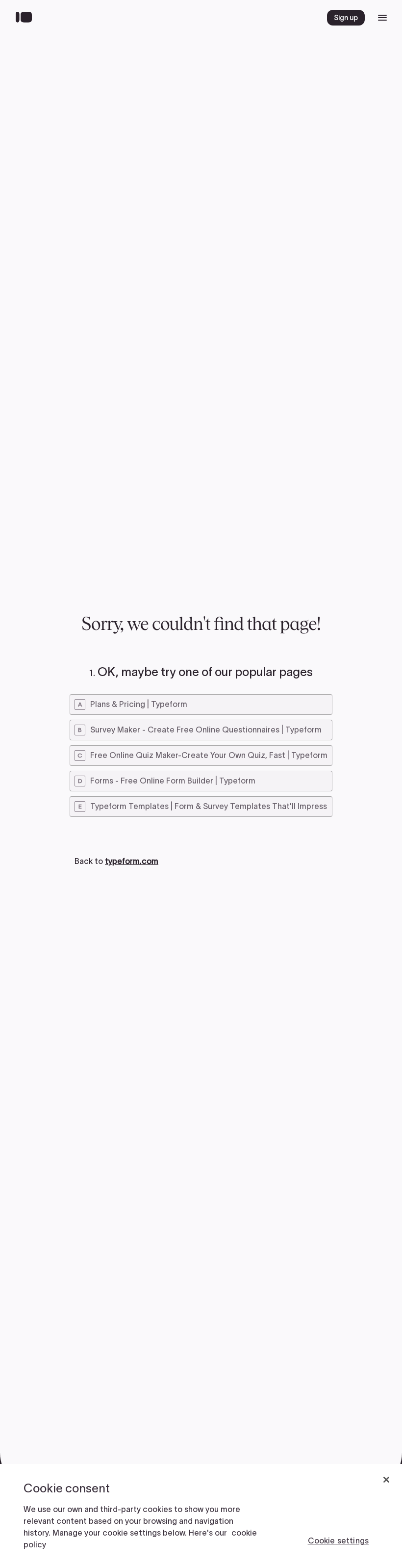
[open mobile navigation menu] (382, 17)
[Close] (386, 1479)
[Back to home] (26, 18)
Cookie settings (338, 1540)
